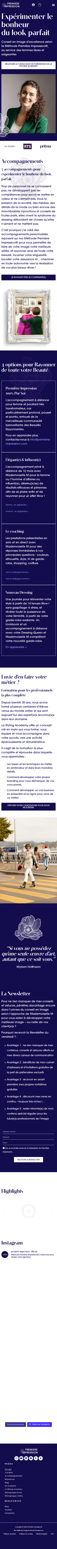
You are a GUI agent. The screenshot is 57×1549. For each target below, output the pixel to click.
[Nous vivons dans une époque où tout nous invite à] (28, 1404)
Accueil (8, 1469)
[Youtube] (21, 1458)
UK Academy (10, 1486)
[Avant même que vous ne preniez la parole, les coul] (28, 1277)
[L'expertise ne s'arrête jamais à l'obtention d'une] (28, 1341)
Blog (7, 1483)
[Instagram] (16, 1458)
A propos (9, 1473)
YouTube (8, 1510)
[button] (53, 5)
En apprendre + (16, 647)
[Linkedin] (26, 1458)
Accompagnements (13, 1476)
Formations (10, 1513)
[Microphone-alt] (41, 1458)
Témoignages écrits (13, 1493)
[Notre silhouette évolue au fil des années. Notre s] (28, 1309)
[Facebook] (31, 1458)
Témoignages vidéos (14, 1496)
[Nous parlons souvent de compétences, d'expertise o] (28, 1372)
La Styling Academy (13, 1489)
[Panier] (40, 4)
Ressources (10, 1479)
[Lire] (28, 1211)
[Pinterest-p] (36, 1458)
